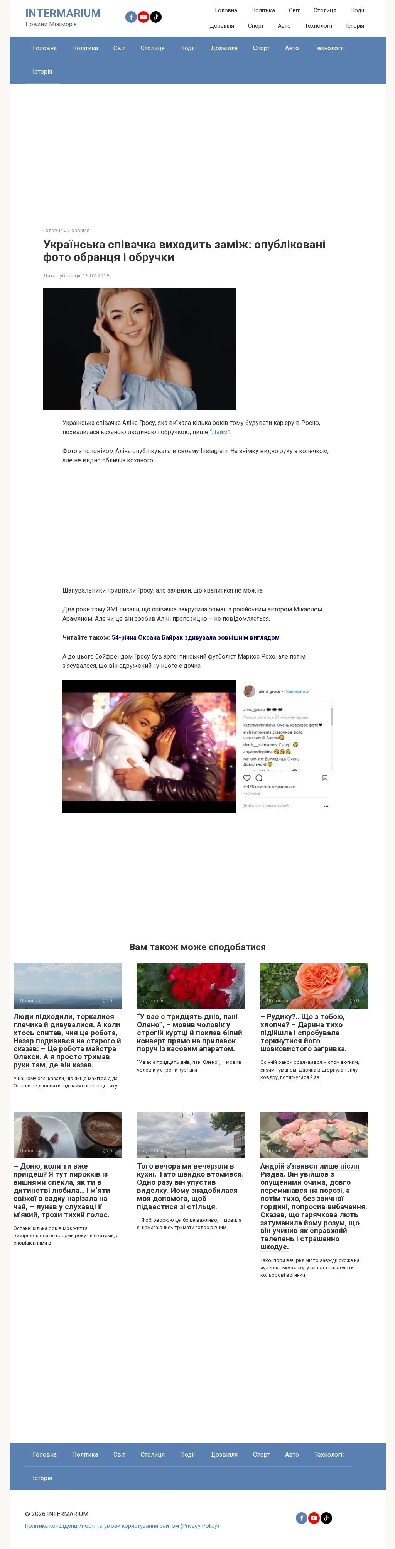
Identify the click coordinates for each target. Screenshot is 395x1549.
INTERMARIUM (63, 13)
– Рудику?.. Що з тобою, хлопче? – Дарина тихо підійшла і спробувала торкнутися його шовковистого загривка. (303, 1032)
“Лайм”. (219, 432)
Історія (355, 25)
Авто (284, 25)
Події (357, 10)
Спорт (256, 25)
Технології (318, 25)
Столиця (325, 10)
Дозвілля (221, 25)
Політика (263, 10)
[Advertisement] (197, 149)
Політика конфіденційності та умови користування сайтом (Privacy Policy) (122, 1526)
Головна (226, 10)
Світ (294, 10)
